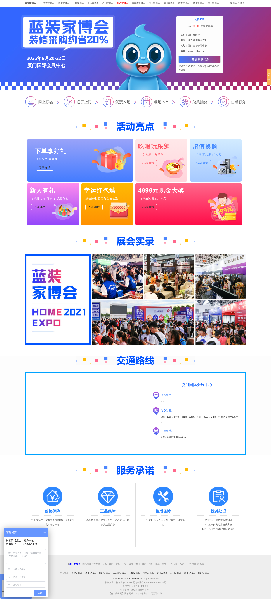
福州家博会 (169, 3)
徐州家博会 (107, 3)
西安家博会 (48, 3)
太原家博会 (78, 3)
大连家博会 (93, 3)
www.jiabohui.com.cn (128, 578)
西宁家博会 (183, 3)
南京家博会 (154, 3)
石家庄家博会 (138, 3)
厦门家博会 (104, 573)
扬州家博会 (198, 3)
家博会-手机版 (237, 3)
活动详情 (45, 167)
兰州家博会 (63, 3)
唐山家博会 (213, 3)
